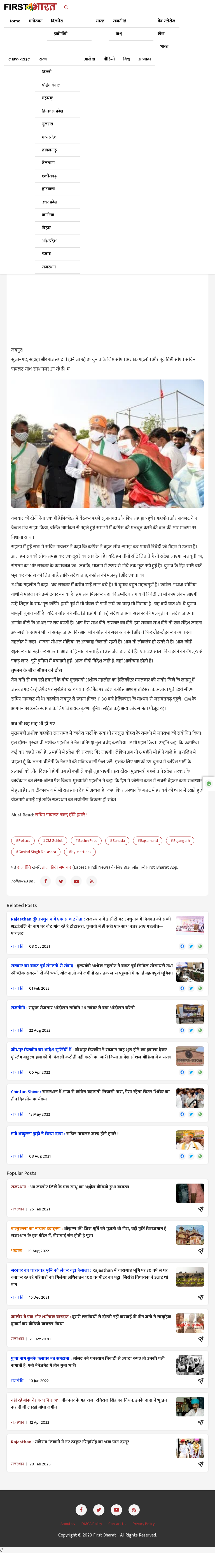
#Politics (23, 840)
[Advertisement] (107, 300)
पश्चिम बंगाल (51, 85)
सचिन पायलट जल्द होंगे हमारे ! (61, 815)
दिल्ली (47, 72)
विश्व (119, 34)
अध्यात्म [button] (144, 59)
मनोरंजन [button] (36, 21)
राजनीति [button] (119, 21)
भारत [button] (100, 21)
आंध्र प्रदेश (49, 241)
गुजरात (47, 124)
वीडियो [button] (109, 59)
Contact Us (117, 1524)
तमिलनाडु (49, 150)
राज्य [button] (43, 59)
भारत (164, 46)
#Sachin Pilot (86, 840)
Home (14, 21)
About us (68, 1524)
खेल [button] (161, 34)
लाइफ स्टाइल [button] (19, 59)
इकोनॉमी (60, 34)
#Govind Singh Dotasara (36, 852)
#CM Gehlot (53, 840)
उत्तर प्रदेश (49, 202)
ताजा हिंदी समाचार (56, 867)
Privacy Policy (144, 1524)
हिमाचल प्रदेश (52, 111)
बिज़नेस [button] (57, 21)
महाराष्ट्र (47, 98)
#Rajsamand (147, 840)
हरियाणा (48, 189)
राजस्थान (49, 267)
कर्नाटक (48, 215)
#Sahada (117, 840)
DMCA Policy (92, 1524)
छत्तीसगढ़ (49, 176)
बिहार (46, 227)
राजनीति (24, 867)
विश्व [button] (126, 59)
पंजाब (46, 253)
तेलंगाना (48, 163)
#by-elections (80, 852)
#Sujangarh (180, 840)
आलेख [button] (89, 59)
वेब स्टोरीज (166, 21)
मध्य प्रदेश (49, 137)
